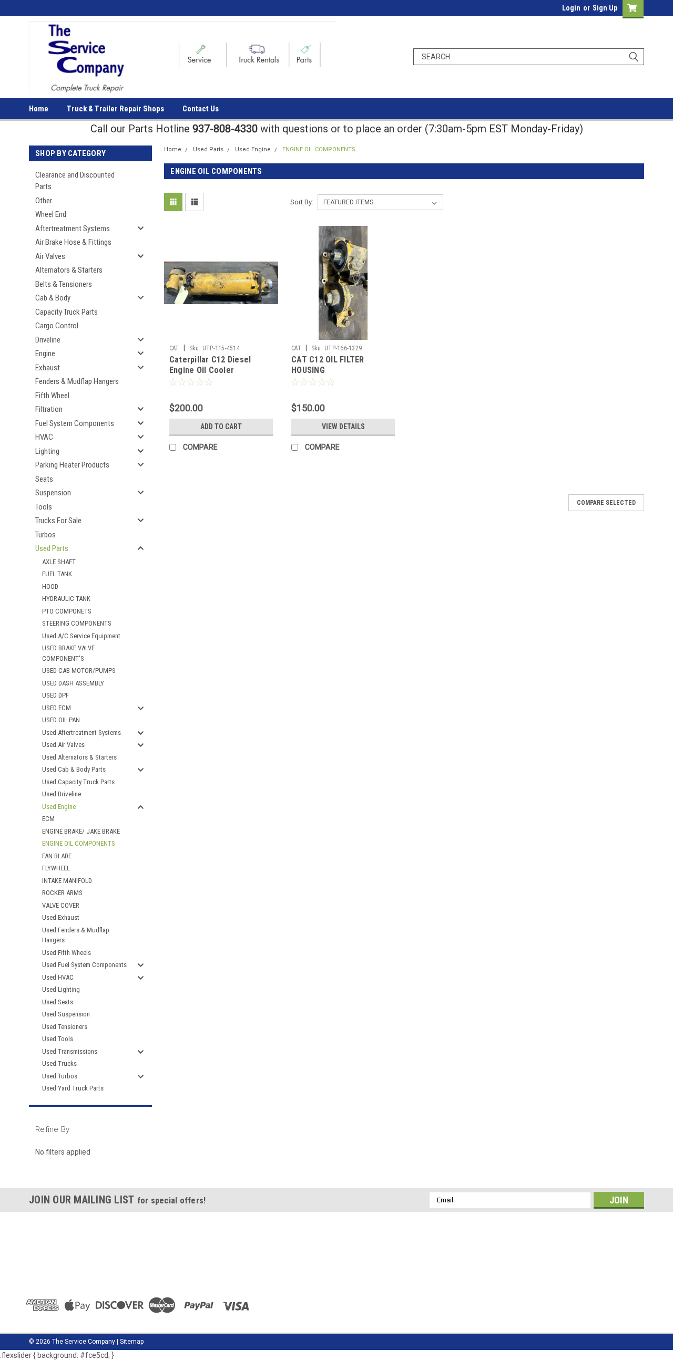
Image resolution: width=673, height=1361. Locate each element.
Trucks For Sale (58, 520)
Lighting (47, 451)
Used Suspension (66, 1014)
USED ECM (56, 708)
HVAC (44, 437)
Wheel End (50, 214)
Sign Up (605, 8)
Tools (43, 507)
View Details (343, 426)
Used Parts (51, 548)
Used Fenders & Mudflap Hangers (75, 935)
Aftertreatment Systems (72, 228)
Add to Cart (221, 426)
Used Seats (57, 1002)
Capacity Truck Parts (66, 312)
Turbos (45, 534)
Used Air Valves (63, 745)
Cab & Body (52, 298)
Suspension (53, 492)
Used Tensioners (64, 1027)
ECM (48, 819)
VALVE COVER (60, 905)
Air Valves (50, 256)
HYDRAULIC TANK (66, 598)
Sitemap (132, 1341)
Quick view (220, 332)
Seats (44, 479)
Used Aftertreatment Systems (81, 732)
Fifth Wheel (52, 395)
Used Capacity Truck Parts (78, 782)
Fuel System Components (74, 423)
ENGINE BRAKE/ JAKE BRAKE (81, 831)
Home (38, 108)
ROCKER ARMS (62, 893)
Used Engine (59, 807)
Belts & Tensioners (63, 284)
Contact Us (200, 108)
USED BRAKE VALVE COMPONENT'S (68, 653)
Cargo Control (56, 325)
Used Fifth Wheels (66, 953)
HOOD (50, 586)
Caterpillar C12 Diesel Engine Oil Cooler (210, 365)
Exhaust (47, 367)
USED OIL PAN (61, 720)
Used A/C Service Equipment (81, 636)
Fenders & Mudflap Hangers (77, 381)
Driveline (47, 340)
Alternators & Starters (69, 270)
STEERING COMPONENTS (76, 623)
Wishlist (197, 1250)
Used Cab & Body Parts (74, 769)
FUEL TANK (57, 574)
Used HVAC (58, 977)
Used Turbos (59, 1076)
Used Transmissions (69, 1051)
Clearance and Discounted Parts (75, 181)
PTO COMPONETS (66, 611)
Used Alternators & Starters (79, 757)
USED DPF (55, 695)
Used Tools (57, 1039)
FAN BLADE (57, 856)
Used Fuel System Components (84, 965)
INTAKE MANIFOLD (67, 881)
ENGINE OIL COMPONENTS (78, 843)
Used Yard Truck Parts (73, 1088)
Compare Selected (606, 502)
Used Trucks (59, 1063)
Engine (45, 353)
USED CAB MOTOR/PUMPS (79, 670)
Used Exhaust (60, 917)
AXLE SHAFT (59, 562)
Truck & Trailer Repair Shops (115, 108)
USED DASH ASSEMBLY (73, 683)
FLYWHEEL (56, 868)
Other (43, 200)
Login (571, 8)
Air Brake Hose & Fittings (73, 242)
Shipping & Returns (213, 1275)
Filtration (49, 409)
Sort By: (301, 202)
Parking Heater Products (72, 465)
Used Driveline (61, 794)
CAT (174, 348)
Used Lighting (61, 989)
